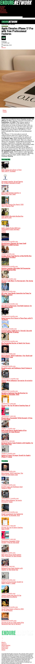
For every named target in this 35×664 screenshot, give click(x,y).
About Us (3, 642)
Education (3, 11)
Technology (3, 12)
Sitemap (3, 650)
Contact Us (4, 644)
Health (2, 8)
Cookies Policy (4, 647)
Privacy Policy (4, 648)
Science (2, 6)
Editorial (3, 47)
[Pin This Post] (17, 113)
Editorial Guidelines (5, 645)
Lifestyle (3, 9)
